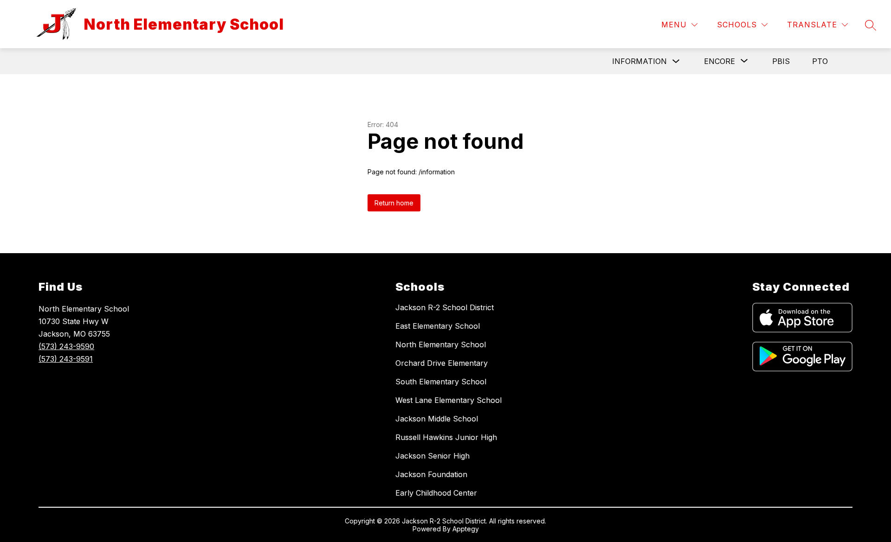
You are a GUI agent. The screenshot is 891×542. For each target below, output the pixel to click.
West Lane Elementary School (448, 400)
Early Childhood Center (436, 492)
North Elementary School (440, 344)
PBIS (781, 61)
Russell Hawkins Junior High (446, 437)
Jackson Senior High (432, 455)
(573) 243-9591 (66, 358)
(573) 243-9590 (66, 346)
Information (639, 61)
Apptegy (465, 529)
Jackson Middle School (436, 418)
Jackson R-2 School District (444, 307)
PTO (820, 61)
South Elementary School (440, 381)
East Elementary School (437, 326)
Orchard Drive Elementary (441, 363)
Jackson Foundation (431, 474)
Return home (393, 203)
